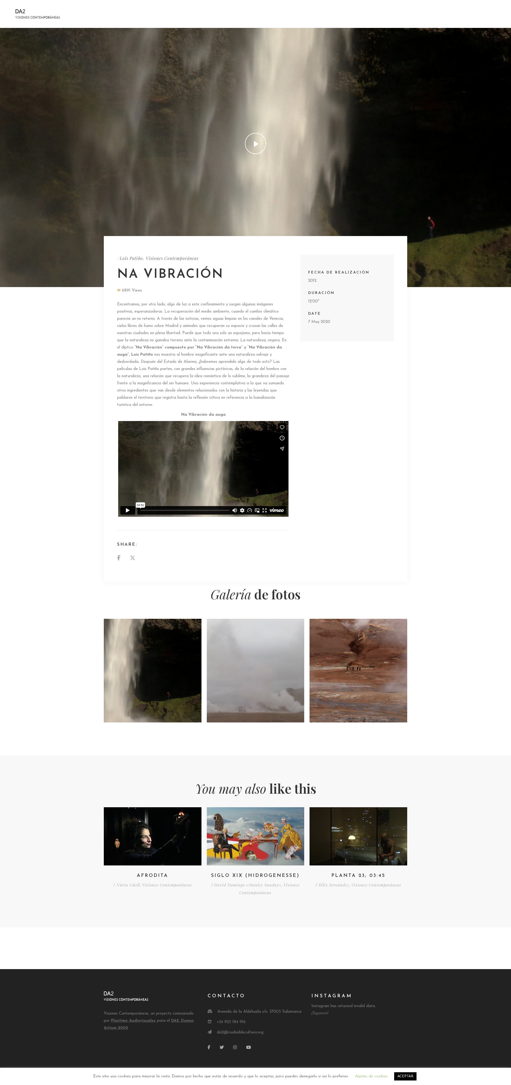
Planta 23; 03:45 (358, 875)
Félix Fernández (334, 885)
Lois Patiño (131, 258)
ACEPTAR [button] (405, 1076)
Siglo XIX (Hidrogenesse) (255, 875)
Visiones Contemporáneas (172, 258)
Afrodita (152, 875)
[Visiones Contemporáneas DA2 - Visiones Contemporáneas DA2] (54, 14)
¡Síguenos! (319, 1013)
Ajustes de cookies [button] (371, 1076)
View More (152, 670)
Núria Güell (128, 885)
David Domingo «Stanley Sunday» (247, 885)
